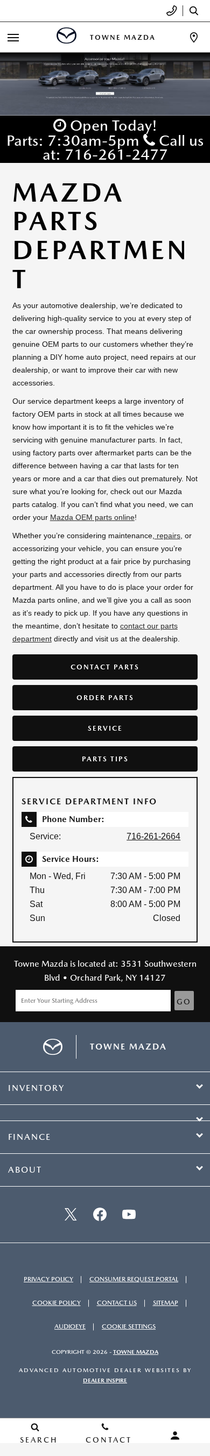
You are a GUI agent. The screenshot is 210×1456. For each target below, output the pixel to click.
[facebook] (99, 1214)
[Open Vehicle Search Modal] (196, 11)
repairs (167, 535)
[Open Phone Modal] (172, 11)
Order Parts (105, 698)
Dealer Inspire (105, 1380)
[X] (70, 1214)
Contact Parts (105, 667)
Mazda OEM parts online (92, 517)
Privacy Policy (48, 1279)
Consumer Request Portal (133, 1279)
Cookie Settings (129, 1326)
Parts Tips (105, 759)
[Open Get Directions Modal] (194, 37)
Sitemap (165, 1303)
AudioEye (70, 1326)
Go (184, 1001)
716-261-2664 (153, 836)
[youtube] (129, 1214)
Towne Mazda (135, 1351)
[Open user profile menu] (175, 1435)
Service (105, 728)
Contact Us (117, 1303)
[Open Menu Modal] (13, 37)
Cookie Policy (56, 1303)
